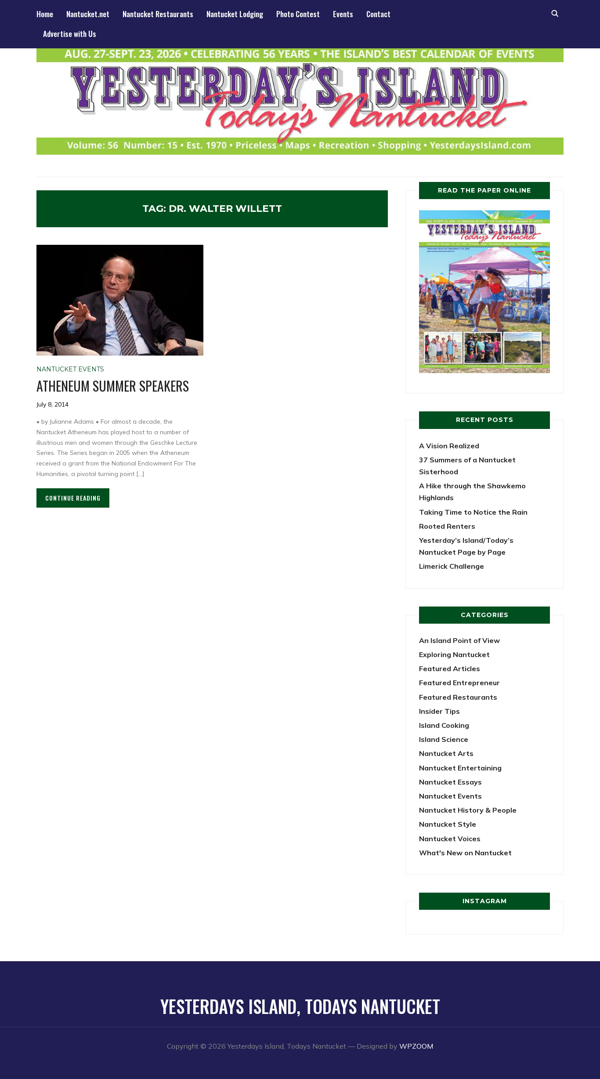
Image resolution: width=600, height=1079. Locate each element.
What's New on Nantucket (465, 852)
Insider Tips (439, 711)
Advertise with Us (69, 33)
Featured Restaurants (458, 697)
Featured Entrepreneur (459, 682)
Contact (378, 13)
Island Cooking (444, 725)
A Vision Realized (449, 445)
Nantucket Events (70, 369)
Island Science (443, 739)
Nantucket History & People (468, 810)
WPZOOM (416, 1046)
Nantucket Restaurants (158, 13)
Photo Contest (298, 13)
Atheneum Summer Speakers (112, 386)
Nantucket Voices (450, 838)
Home (44, 13)
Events (343, 13)
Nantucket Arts (446, 753)
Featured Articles (449, 668)
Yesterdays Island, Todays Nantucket (300, 1006)
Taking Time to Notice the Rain (473, 512)
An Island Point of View (459, 640)
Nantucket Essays (450, 781)
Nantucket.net (87, 13)
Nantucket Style (447, 824)
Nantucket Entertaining (460, 767)
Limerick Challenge (451, 566)
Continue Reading (73, 497)
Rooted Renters (447, 526)
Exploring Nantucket (454, 654)
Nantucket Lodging (234, 13)
